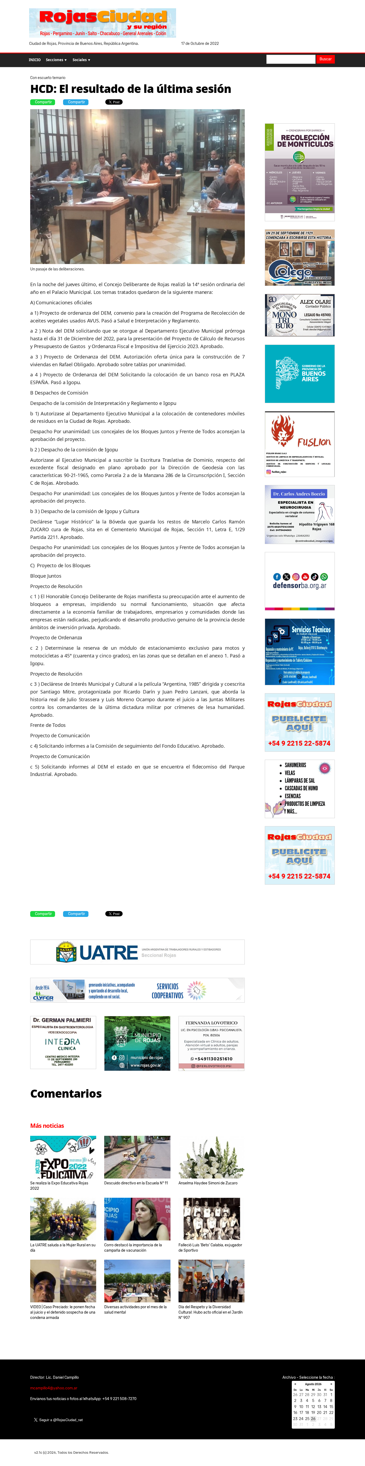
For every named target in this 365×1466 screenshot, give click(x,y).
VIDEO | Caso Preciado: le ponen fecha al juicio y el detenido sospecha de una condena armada (62, 1312)
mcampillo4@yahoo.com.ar (53, 1388)
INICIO (35, 59)
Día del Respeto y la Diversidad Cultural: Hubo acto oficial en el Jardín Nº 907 (210, 1312)
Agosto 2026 (313, 1384)
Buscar (326, 59)
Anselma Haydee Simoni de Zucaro (208, 1183)
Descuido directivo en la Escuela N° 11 (136, 1183)
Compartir (43, 102)
